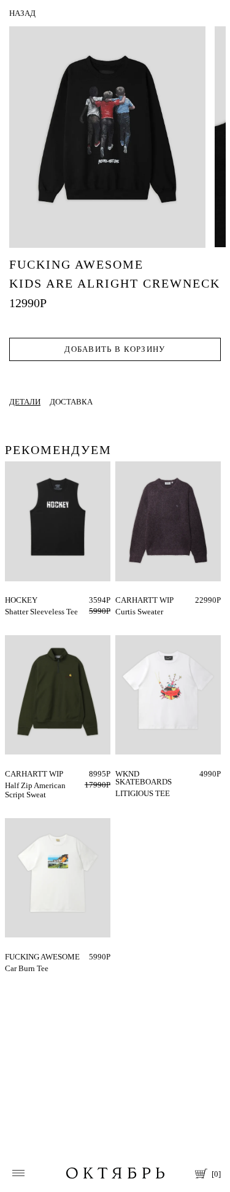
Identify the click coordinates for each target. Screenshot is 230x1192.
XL (142, 600)
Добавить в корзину (114, 349)
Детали (24, 402)
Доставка (71, 402)
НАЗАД (22, 13)
